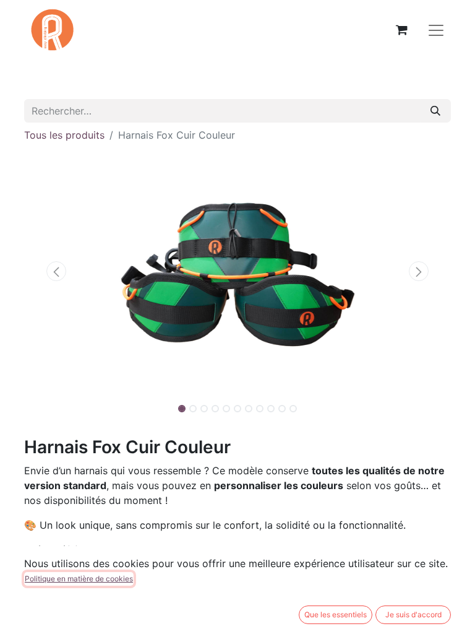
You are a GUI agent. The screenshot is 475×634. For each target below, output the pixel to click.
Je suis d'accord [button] (413, 614)
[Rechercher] (435, 111)
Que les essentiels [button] (335, 614)
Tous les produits (64, 135)
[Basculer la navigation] (436, 29)
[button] (56, 271)
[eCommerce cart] (401, 30)
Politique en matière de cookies (79, 578)
